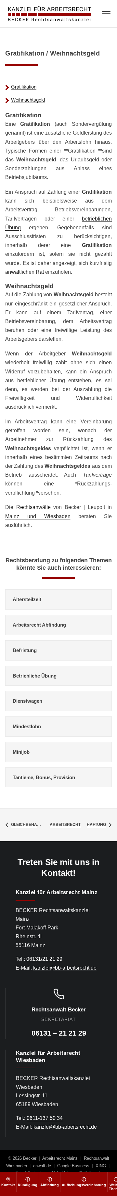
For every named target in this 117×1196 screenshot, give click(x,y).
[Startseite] (49, 14)
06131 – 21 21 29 (59, 1033)
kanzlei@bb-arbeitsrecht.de (65, 968)
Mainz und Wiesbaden (38, 516)
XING (101, 1165)
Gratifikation (23, 87)
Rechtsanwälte (33, 507)
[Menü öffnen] (106, 13)
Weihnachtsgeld (28, 100)
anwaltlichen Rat (24, 272)
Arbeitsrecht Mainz (60, 1158)
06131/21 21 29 (44, 959)
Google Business (73, 1165)
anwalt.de (42, 1165)
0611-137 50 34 (45, 1118)
